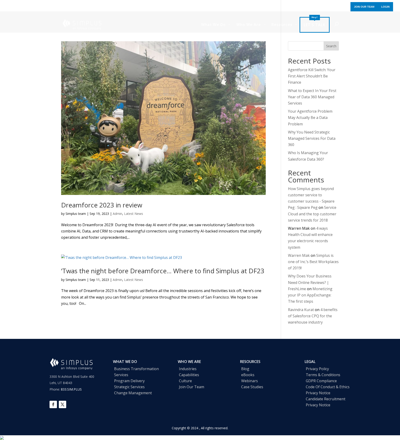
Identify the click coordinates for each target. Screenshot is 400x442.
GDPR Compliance (321, 380)
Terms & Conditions (323, 374)
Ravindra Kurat (301, 309)
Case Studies (252, 386)
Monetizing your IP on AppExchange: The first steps (310, 295)
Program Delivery (129, 380)
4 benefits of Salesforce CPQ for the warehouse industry (313, 316)
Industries (188, 368)
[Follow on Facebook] (53, 404)
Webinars (249, 380)
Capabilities (189, 374)
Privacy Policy (317, 368)
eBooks (247, 374)
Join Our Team (191, 386)
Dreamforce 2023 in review (101, 204)
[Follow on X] (62, 404)
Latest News (133, 213)
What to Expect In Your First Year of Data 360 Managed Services (312, 97)
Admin (117, 213)
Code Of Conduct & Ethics (328, 386)
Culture (185, 380)
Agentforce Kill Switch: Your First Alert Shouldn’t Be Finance (311, 76)
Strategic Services (129, 386)
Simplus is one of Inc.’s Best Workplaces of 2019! (313, 261)
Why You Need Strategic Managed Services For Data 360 (311, 138)
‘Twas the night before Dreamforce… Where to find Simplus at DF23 (162, 270)
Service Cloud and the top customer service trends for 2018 (312, 214)
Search (331, 46)
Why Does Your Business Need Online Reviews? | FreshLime (309, 282)
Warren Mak (299, 255)
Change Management (133, 392)
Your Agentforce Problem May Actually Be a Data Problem (310, 117)
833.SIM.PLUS (71, 389)
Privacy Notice (318, 392)
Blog (245, 368)
